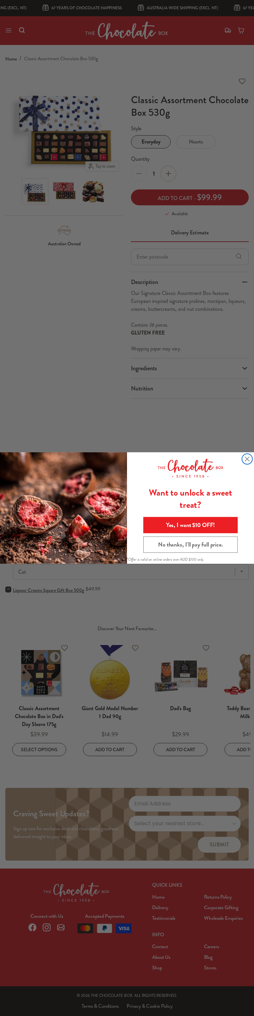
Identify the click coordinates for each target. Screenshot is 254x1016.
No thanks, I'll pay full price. (190, 544)
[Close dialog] (247, 459)
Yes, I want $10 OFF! (190, 525)
